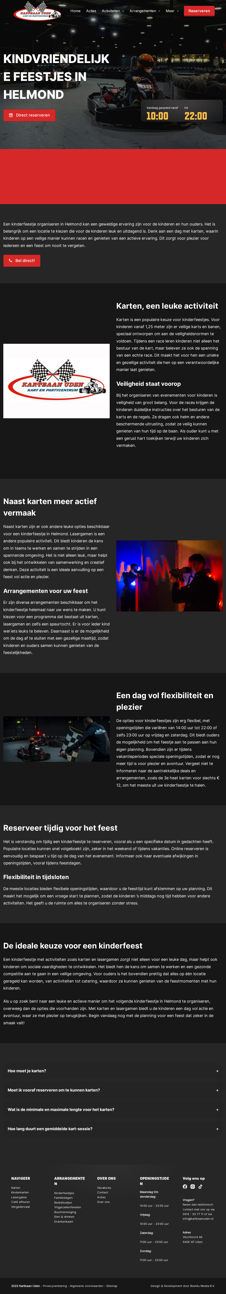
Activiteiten (111, 11)
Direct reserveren (33, 115)
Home (75, 11)
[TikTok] (200, 1186)
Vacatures (104, 1187)
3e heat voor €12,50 (41, 158)
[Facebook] (185, 1186)
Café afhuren (20, 1202)
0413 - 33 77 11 (193, 1214)
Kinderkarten (20, 1192)
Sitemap (111, 1286)
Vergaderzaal (20, 1206)
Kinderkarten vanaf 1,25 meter (60, 190)
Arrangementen (143, 11)
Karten (15, 1187)
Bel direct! (25, 260)
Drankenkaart (63, 1221)
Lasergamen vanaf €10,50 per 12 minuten (81, 174)
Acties (91, 11)
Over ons (103, 1202)
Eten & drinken (64, 1216)
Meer (170, 11)
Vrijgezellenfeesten (67, 1207)
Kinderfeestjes (64, 1193)
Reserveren (199, 11)
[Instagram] (192, 1186)
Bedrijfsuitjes (63, 1202)
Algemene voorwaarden (86, 1286)
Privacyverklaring (55, 1286)
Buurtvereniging (65, 1212)
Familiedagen (63, 1197)
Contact (102, 1192)
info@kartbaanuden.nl (198, 1218)
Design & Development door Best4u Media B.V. (183, 1286)
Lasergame (19, 1197)
